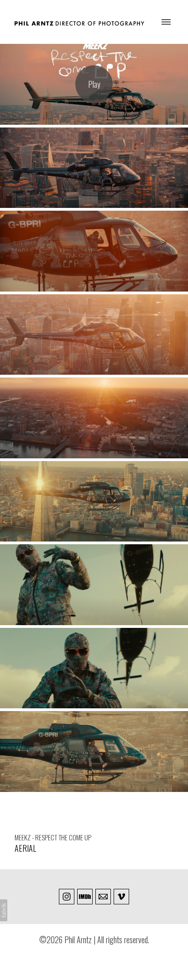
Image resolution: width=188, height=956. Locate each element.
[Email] (103, 896)
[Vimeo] (121, 896)
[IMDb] (85, 896)
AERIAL (25, 848)
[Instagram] (66, 896)
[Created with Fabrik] (3, 910)
